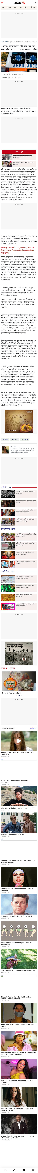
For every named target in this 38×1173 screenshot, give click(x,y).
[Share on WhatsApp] (16, 78)
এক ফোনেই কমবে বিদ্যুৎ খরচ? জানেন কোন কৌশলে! (24, 577)
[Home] (19, 2)
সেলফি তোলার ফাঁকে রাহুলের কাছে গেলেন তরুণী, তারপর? (25, 587)
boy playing (24, 439)
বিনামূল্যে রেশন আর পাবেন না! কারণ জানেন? (26, 562)
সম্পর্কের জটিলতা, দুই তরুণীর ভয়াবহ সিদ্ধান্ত (26, 502)
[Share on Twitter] (13, 78)
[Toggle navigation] (2, 2)
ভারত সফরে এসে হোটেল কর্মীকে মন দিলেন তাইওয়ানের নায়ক (26, 511)
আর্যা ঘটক (5, 75)
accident (5, 439)
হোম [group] (3, 7)
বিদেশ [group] (26, 7)
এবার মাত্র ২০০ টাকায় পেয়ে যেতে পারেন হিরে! (25, 493)
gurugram (14, 439)
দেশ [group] (21, 7)
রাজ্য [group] (15, 7)
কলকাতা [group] (9, 7)
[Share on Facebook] (9, 78)
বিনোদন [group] (33, 7)
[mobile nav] (5, 1170)
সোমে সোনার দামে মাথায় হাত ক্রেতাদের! (24, 596)
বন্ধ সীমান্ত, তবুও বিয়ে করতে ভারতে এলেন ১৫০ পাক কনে (25, 520)
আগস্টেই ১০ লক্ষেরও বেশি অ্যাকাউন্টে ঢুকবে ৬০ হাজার (26, 535)
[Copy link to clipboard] (19, 78)
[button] (36, 3)
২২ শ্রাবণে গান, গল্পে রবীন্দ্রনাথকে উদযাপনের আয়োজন (25, 553)
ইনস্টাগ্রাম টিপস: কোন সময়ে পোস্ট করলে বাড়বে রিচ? (25, 605)
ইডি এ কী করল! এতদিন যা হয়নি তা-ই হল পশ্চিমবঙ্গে (26, 544)
